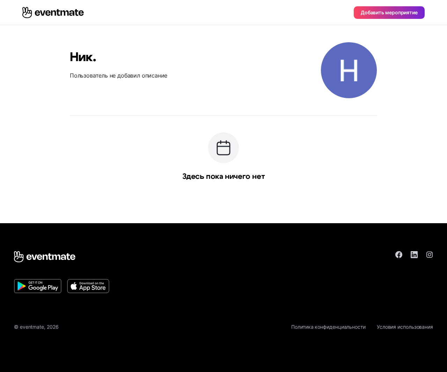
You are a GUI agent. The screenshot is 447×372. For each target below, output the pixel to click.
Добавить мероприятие (389, 12)
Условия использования (405, 327)
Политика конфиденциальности (328, 327)
